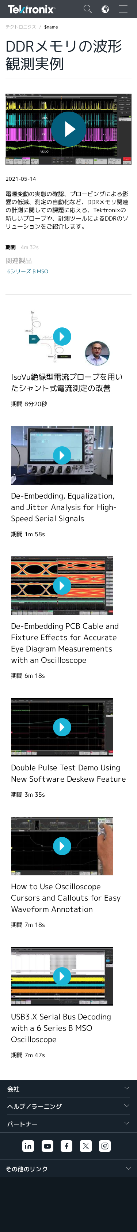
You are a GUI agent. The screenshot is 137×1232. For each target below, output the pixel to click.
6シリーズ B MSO (27, 271)
